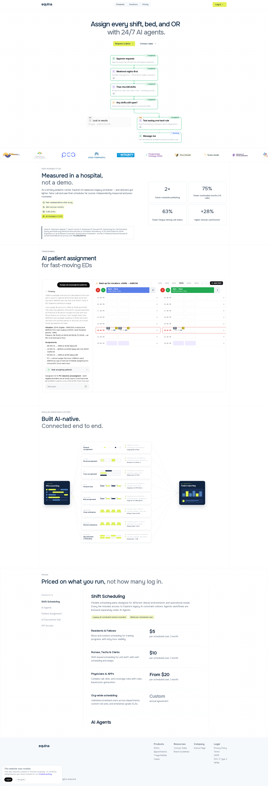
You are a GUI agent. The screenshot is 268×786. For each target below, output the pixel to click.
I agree (8, 779)
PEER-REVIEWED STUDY (51, 169)
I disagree (21, 779)
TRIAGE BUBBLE (48, 252)
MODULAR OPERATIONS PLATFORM (56, 412)
